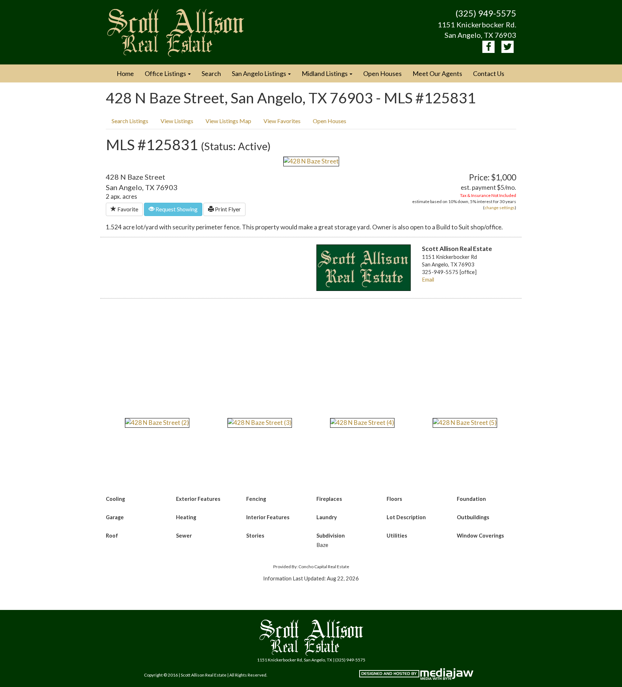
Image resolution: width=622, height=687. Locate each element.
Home (125, 73)
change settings (499, 207)
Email (428, 280)
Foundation (471, 499)
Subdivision (330, 536)
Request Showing (176, 209)
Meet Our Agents (437, 73)
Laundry (326, 517)
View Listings (177, 120)
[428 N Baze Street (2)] (157, 422)
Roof (112, 536)
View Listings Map (228, 120)
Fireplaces (329, 499)
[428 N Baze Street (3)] (259, 422)
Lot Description (406, 517)
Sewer (184, 536)
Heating (186, 517)
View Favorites (282, 120)
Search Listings (130, 120)
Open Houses (382, 73)
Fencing (256, 499)
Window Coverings (480, 536)
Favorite (127, 209)
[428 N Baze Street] (311, 161)
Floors (394, 499)
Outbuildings (473, 517)
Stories (255, 536)
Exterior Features (198, 499)
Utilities (397, 536)
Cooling (115, 499)
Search (211, 73)
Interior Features (267, 517)
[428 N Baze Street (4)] (362, 422)
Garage (115, 517)
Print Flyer (227, 209)
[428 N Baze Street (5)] (465, 422)
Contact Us (488, 73)
